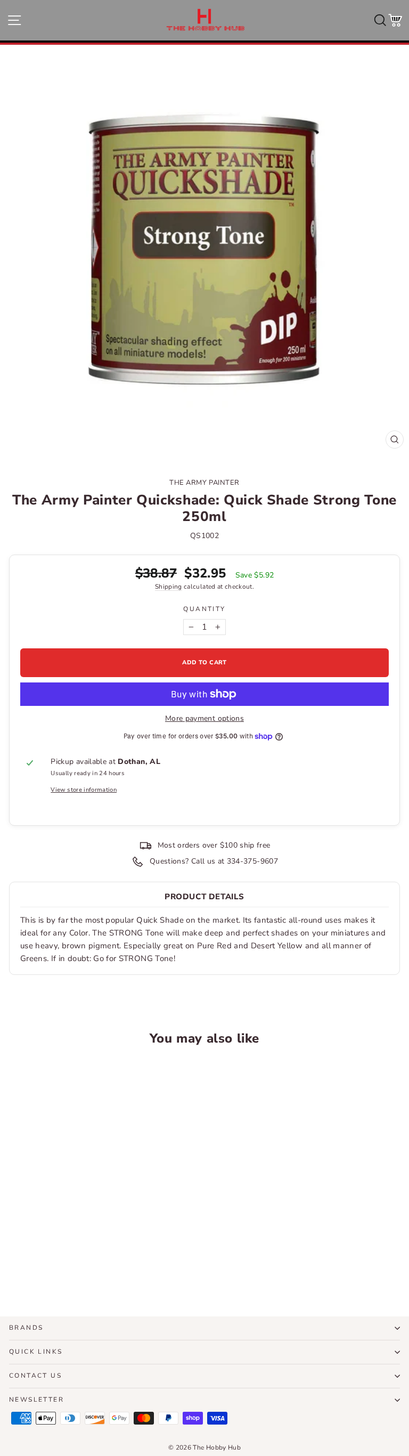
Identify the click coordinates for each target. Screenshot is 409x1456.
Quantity (204, 609)
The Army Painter (204, 482)
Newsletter (36, 1399)
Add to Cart (84, 1269)
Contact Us (35, 1375)
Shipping (168, 586)
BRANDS (26, 1327)
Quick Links (35, 1351)
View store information (84, 790)
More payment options (204, 718)
